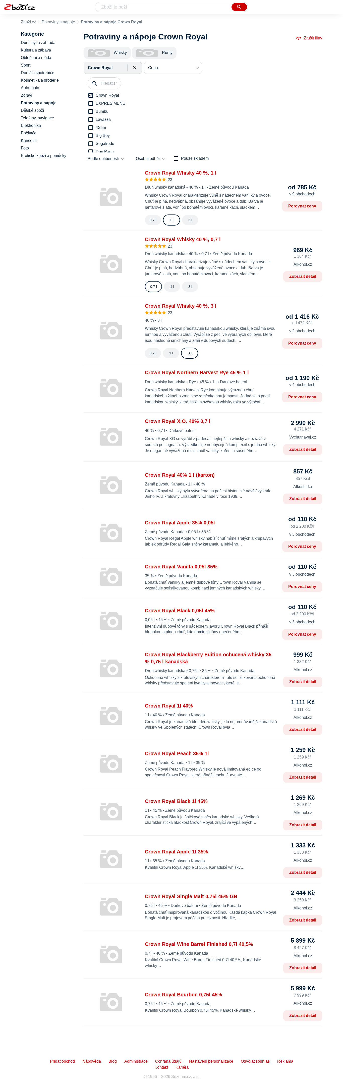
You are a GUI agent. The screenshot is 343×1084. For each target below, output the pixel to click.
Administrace (136, 1061)
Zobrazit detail (302, 276)
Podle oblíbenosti (103, 158)
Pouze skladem (195, 158)
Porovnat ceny (302, 206)
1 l (172, 220)
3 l (190, 220)
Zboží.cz (28, 22)
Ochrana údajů (168, 1061)
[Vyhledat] (239, 7)
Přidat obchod (62, 1061)
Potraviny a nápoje (58, 22)
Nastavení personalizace (211, 1061)
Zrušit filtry (313, 38)
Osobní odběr (148, 158)
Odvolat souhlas (255, 1061)
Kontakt (161, 1067)
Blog (112, 1061)
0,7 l (153, 220)
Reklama (285, 1061)
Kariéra (182, 1067)
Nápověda (91, 1061)
